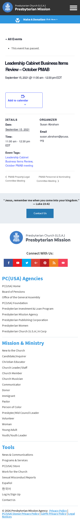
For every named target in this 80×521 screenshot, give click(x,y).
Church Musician (12, 379)
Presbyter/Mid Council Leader (20, 413)
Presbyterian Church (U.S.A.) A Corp (24, 331)
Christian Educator (13, 362)
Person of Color (12, 407)
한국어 (6, 488)
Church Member (12, 373)
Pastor (6, 401)
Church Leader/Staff (14, 367)
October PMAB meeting (19, 165)
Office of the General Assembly (21, 297)
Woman (7, 424)
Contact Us (40, 213)
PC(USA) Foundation (15, 303)
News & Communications (17, 454)
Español (7, 483)
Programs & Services (15, 460)
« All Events (13, 39)
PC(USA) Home (11, 286)
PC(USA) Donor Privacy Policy (20, 513)
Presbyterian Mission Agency (20, 314)
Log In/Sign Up (11, 494)
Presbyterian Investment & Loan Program (27, 308)
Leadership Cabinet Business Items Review (18, 159)
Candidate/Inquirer (14, 356)
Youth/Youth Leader (14, 435)
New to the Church (13, 350)
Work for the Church (14, 471)
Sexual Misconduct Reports (19, 477)
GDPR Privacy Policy (53, 513)
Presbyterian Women (15, 325)
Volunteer (8, 418)
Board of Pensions (13, 291)
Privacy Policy (58, 510)
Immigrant (8, 396)
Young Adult (9, 429)
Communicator (11, 384)
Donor (6, 390)
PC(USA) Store (11, 466)
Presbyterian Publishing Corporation (25, 320)
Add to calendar (18, 100)
